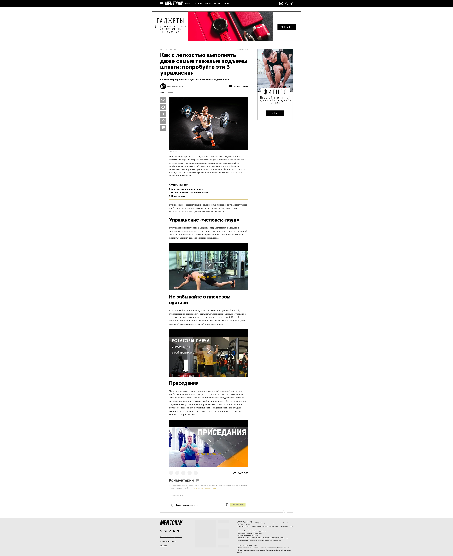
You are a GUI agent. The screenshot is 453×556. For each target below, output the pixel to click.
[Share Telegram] (163, 114)
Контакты (163, 546)
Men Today (174, 3)
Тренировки (171, 49)
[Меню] (161, 3)
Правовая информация (168, 541)
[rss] (161, 531)
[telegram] (170, 531)
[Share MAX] (163, 107)
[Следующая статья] (226, 512)
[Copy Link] (163, 121)
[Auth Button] (291, 3)
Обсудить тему (240, 86)
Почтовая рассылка (281, 3)
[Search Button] (286, 3)
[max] (178, 531)
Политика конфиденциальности (171, 537)
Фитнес (163, 49)
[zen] (174, 531)
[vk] (165, 531)
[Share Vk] (163, 100)
